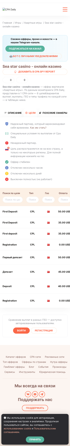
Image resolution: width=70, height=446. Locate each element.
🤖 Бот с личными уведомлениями (34, 56)
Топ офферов (10, 361)
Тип (31, 193)
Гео (47, 193)
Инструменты (27, 371)
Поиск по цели (11, 193)
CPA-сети (35, 356)
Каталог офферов (16, 356)
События (43, 366)
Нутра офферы (58, 361)
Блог (31, 366)
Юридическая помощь (52, 371)
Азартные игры (33, 22)
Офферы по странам (34, 361)
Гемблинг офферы (14, 366)
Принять (35, 439)
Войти (21, 330)
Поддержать (35, 407)
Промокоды (59, 366)
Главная (7, 22)
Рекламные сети (54, 356)
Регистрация (44, 330)
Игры (18, 22)
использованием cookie (17, 428)
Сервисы (9, 371)
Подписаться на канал (25, 48)
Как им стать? (38, 127)
